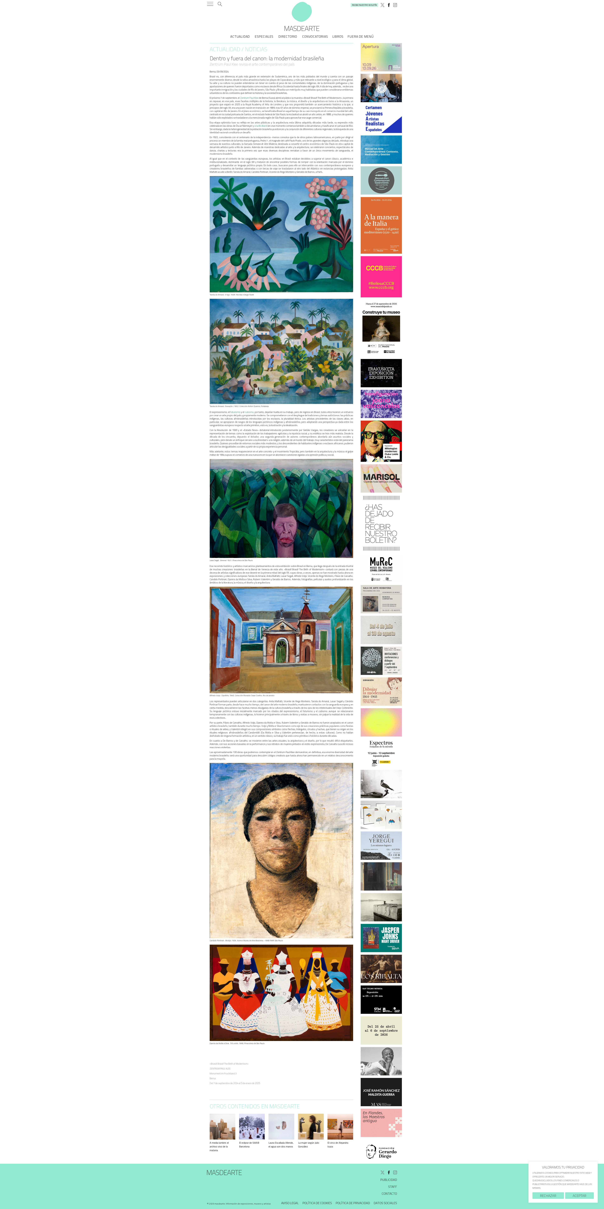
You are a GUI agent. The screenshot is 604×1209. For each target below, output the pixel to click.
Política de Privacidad (353, 1203)
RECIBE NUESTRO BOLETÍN (364, 5)
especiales (264, 36)
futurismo (235, 412)
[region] (563, 1182)
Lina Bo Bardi (260, 126)
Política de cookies (317, 1203)
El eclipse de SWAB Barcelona (249, 1144)
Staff (392, 1186)
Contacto (389, 1193)
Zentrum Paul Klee (249, 98)
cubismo (249, 412)
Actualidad (240, 36)
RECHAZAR (548, 1195)
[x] (382, 5)
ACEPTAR (579, 1195)
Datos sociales (385, 1203)
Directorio (287, 36)
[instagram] (395, 5)
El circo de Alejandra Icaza (337, 1144)
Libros (337, 36)
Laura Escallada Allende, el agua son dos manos (281, 1144)
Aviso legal (290, 1203)
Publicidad (388, 1179)
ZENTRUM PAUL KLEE (220, 1068)
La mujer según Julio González (308, 1144)
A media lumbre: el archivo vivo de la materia (219, 1146)
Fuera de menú (361, 36)
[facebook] (389, 5)
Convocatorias (315, 36)
